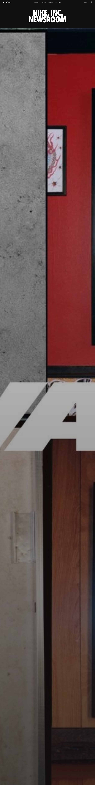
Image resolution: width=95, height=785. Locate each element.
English (86, 2)
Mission (44, 2)
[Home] (7, 2)
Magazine (36, 2)
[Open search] (91, 2)
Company (50, 2)
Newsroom (58, 2)
